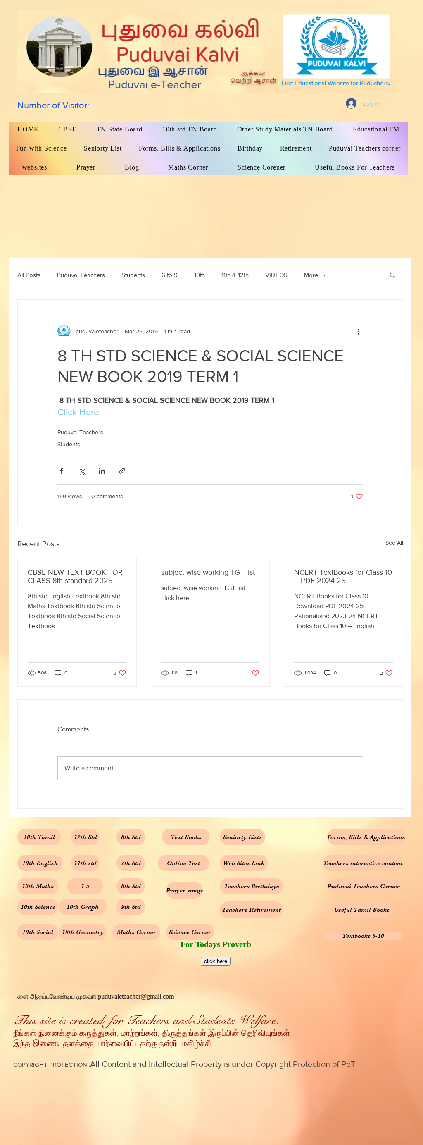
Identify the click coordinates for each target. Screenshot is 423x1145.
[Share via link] (122, 471)
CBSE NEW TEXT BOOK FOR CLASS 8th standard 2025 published (75, 576)
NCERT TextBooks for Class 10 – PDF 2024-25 (343, 576)
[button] (393, 274)
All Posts (28, 274)
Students (133, 274)
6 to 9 (170, 274)
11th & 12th (235, 274)
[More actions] (358, 331)
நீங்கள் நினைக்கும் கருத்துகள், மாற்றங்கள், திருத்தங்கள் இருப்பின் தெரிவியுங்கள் (151, 1033)
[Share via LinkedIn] (102, 471)
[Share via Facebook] (61, 471)
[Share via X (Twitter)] (82, 471)
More (311, 274)
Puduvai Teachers (81, 274)
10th (199, 274)
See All (394, 542)
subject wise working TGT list (208, 572)
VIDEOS (276, 274)
